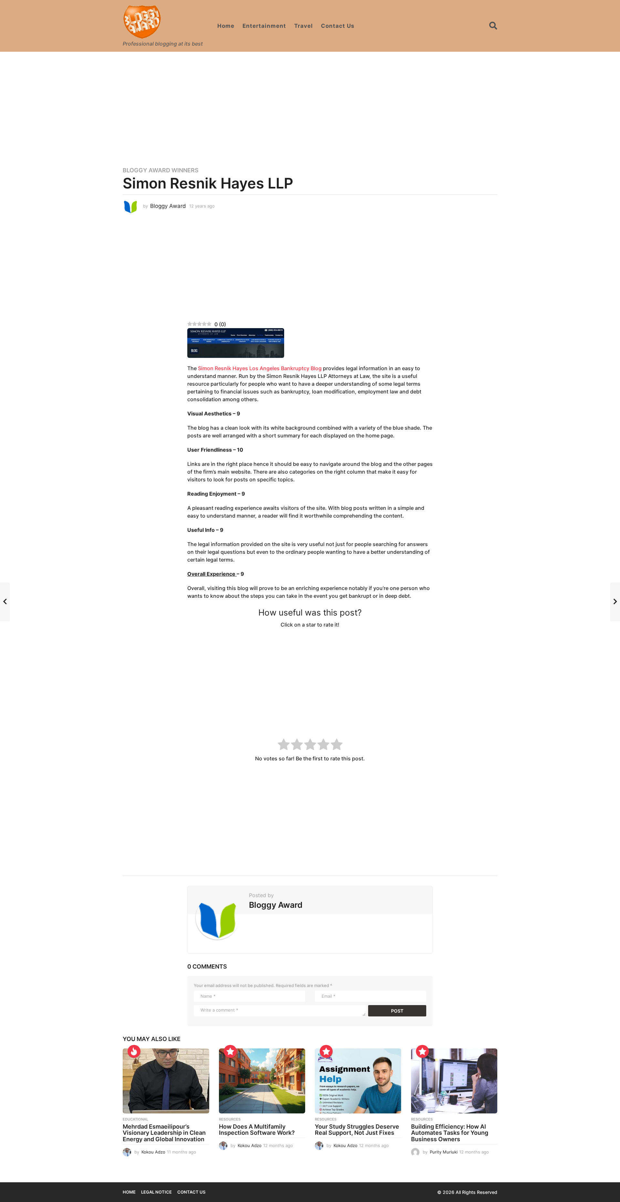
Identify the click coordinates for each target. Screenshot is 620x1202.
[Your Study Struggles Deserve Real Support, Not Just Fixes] (358, 1080)
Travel (303, 26)
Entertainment (264, 26)
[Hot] (134, 1051)
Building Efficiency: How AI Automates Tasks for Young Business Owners (449, 1133)
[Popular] (230, 1051)
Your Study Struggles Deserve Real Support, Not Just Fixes (357, 1129)
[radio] (284, 745)
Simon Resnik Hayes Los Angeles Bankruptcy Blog (260, 368)
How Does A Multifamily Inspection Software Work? (257, 1129)
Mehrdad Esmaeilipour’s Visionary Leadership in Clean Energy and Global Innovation (164, 1133)
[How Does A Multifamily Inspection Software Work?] (262, 1080)
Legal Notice (156, 1192)
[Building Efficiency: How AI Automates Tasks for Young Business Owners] (454, 1080)
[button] (493, 25)
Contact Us (338, 26)
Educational (135, 1119)
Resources (230, 1119)
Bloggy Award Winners (161, 170)
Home (225, 26)
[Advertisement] (310, 105)
